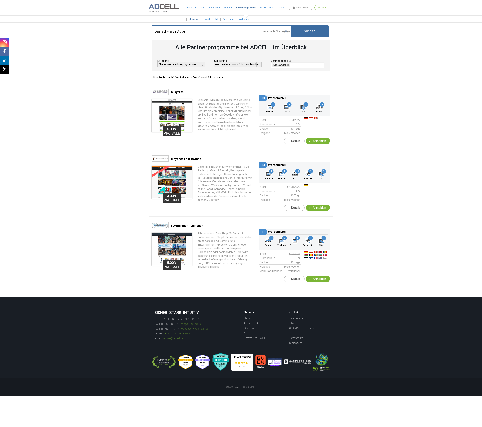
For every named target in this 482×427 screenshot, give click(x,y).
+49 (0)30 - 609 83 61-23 (193, 328)
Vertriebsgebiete (281, 60)
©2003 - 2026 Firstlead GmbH (241, 387)
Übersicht (194, 19)
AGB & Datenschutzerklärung (305, 328)
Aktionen (244, 19)
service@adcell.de (173, 338)
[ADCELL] (242, 362)
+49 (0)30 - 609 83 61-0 (191, 323)
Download (249, 328)
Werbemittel (211, 19)
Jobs (291, 323)
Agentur (228, 7)
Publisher (191, 7)
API (245, 333)
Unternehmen (296, 318)
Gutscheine (229, 19)
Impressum (295, 342)
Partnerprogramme (246, 7)
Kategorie (163, 60)
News (247, 318)
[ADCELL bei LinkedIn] (4, 60)
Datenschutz (296, 337)
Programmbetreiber (210, 7)
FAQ (291, 333)
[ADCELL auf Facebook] (4, 51)
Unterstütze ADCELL (255, 337)
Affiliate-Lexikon (252, 323)
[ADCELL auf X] (4, 69)
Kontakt (281, 7)
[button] (310, 31)
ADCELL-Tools (266, 7)
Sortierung (220, 60)
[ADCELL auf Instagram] (4, 42)
